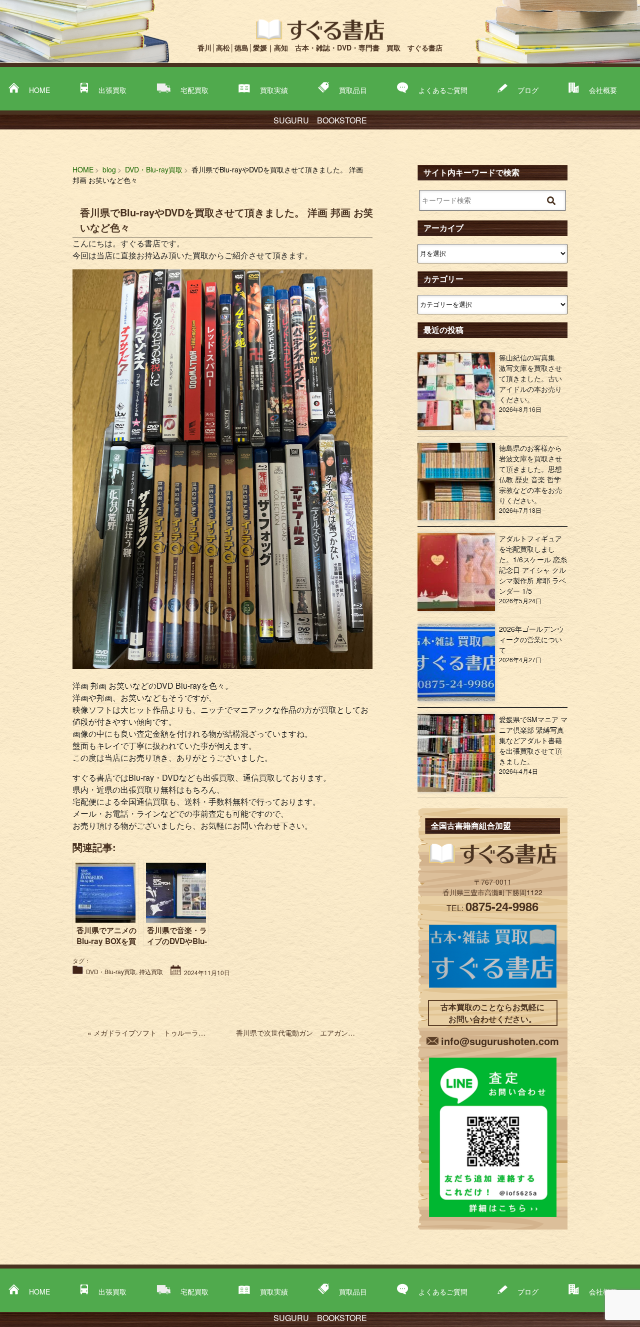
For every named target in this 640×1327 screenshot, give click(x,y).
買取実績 (274, 90)
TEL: (492, 908)
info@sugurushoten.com (500, 1041)
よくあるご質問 (443, 90)
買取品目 (353, 90)
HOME (39, 90)
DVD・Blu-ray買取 (111, 971)
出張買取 (112, 90)
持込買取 (151, 971)
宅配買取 (194, 90)
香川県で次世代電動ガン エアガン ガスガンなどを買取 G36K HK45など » (357, 1033)
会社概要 (603, 90)
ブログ (528, 90)
